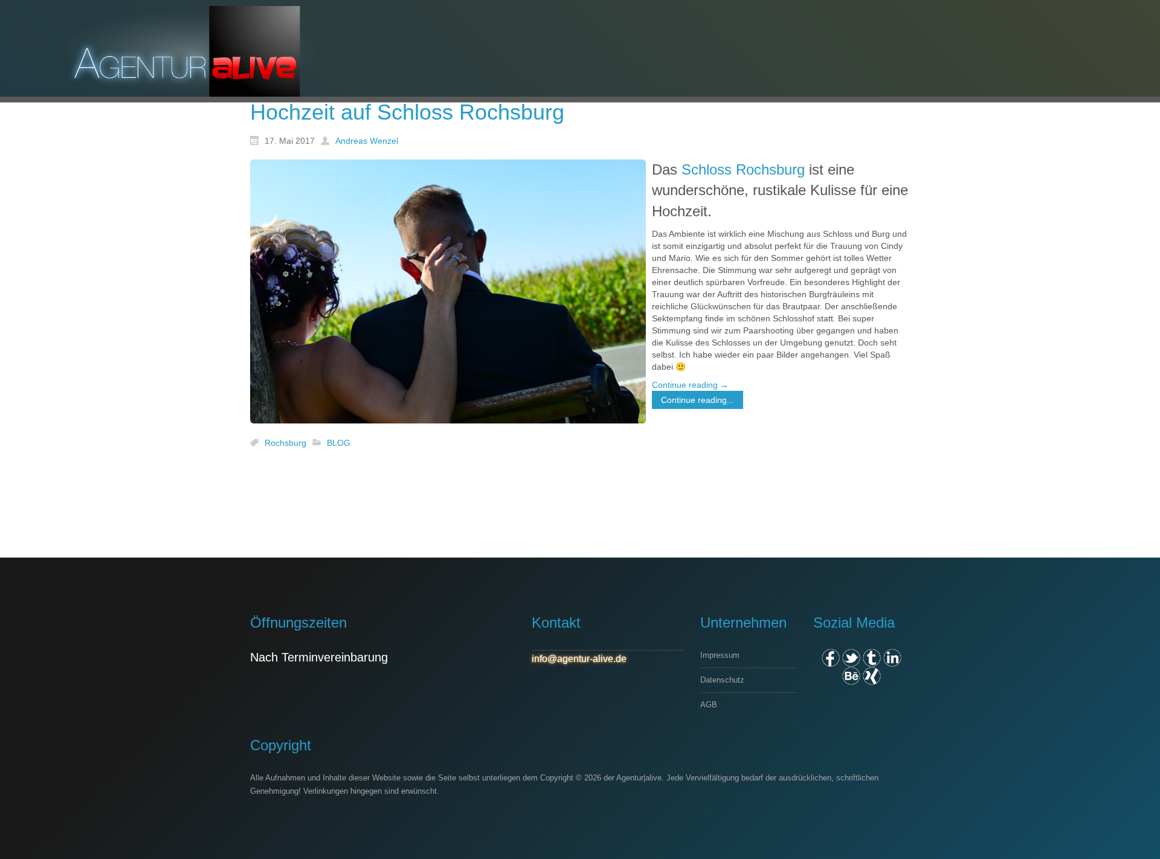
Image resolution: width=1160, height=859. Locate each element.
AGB (708, 704)
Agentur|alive (639, 777)
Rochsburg (285, 443)
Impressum (720, 655)
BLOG (338, 443)
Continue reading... (697, 400)
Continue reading (690, 385)
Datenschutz (722, 679)
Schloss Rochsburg (743, 169)
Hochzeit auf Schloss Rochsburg (407, 112)
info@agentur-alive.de (579, 659)
